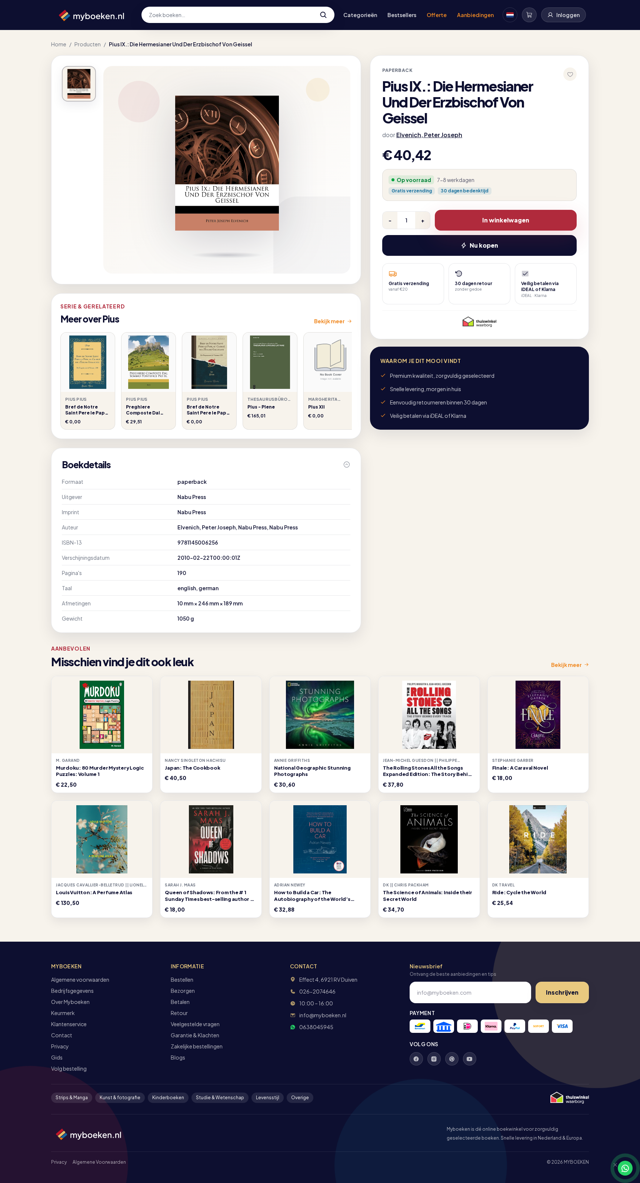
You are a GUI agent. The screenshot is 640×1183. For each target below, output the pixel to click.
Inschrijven (562, 992)
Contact (61, 1035)
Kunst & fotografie (120, 1097)
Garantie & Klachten (195, 1035)
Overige (300, 1097)
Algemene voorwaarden (80, 979)
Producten (87, 44)
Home (58, 44)
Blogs (178, 1057)
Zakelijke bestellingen (197, 1046)
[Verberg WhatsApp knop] (612, 1168)
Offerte (437, 14)
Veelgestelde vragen (195, 1024)
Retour (179, 1012)
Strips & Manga (72, 1097)
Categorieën (360, 14)
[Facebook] (416, 1058)
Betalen (180, 1001)
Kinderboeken (168, 1097)
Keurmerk (63, 1012)
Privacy (60, 1046)
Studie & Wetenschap (220, 1097)
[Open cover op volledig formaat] (79, 84)
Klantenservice (69, 1024)
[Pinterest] (452, 1058)
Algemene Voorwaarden (99, 1162)
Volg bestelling (69, 1068)
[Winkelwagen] (529, 14)
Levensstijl (267, 1097)
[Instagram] (434, 1058)
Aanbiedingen (475, 14)
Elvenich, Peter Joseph (429, 135)
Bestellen (182, 979)
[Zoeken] (323, 15)
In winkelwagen (505, 220)
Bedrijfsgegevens (72, 990)
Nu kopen (484, 245)
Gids (57, 1057)
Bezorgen (183, 990)
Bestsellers (401, 14)
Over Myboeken (70, 1001)
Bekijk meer (329, 321)
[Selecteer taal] (510, 14)
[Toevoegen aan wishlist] (570, 74)
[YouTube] (469, 1058)
